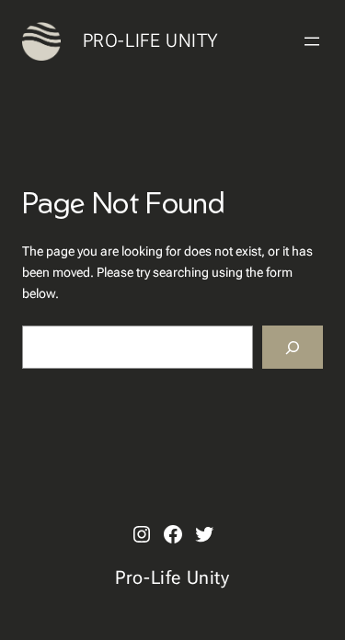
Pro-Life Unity (151, 40)
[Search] (292, 347)
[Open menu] (312, 41)
